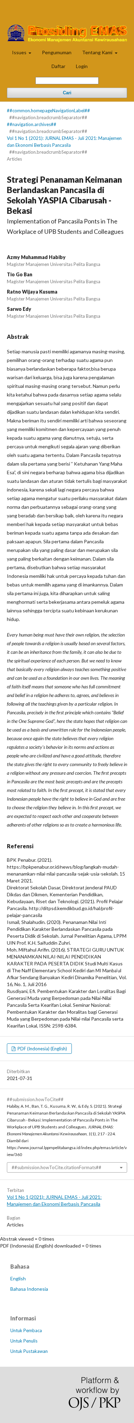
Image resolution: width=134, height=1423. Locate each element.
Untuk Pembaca (26, 1330)
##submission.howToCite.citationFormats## (56, 1167)
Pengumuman (56, 52)
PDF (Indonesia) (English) (41, 1048)
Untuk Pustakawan (29, 1351)
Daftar (58, 66)
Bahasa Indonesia (29, 1289)
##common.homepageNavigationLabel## (48, 110)
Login (82, 66)
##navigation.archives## (31, 124)
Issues (19, 52)
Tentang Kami (97, 52)
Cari (67, 92)
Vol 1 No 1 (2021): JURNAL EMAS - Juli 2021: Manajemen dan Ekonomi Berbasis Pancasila (64, 141)
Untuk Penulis (23, 1341)
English (18, 1278)
